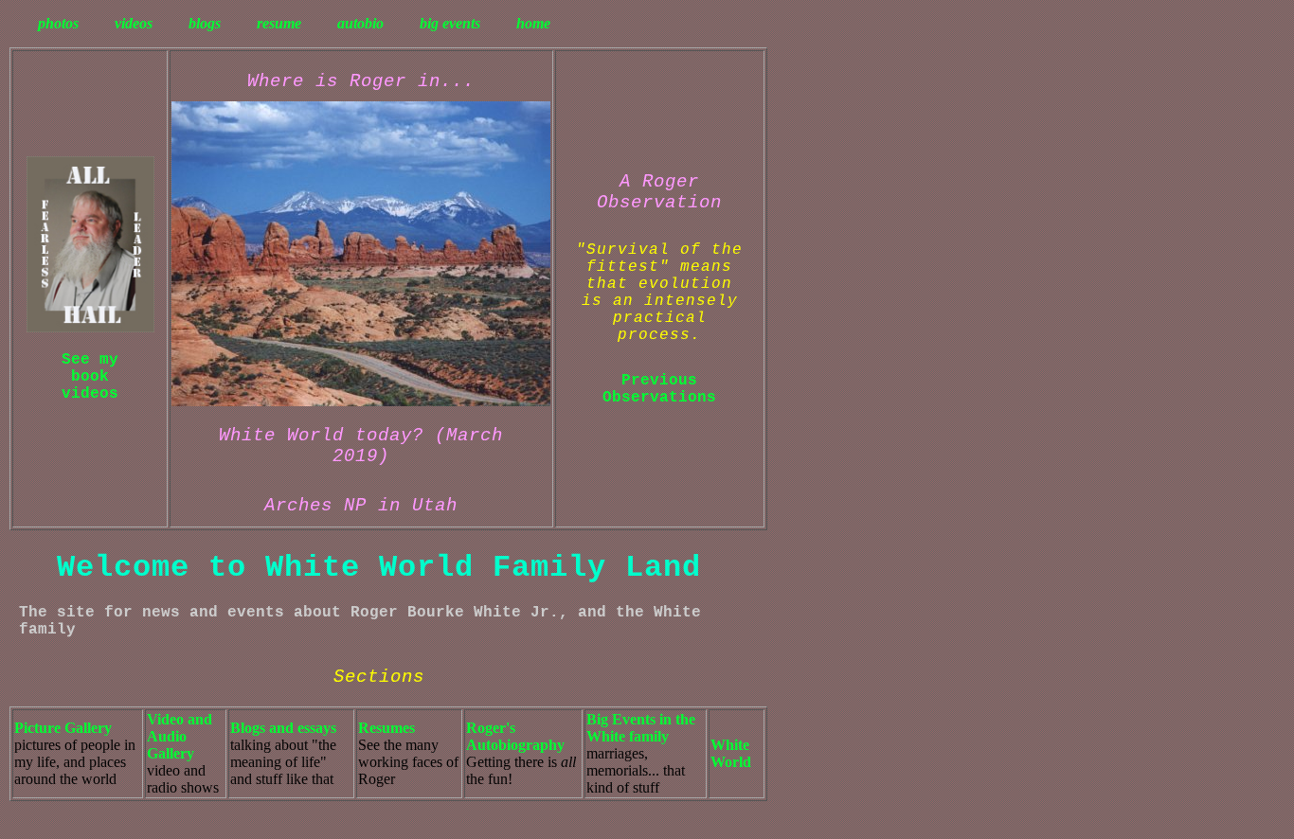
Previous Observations (659, 389)
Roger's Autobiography (515, 736)
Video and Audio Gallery (179, 736)
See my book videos (90, 376)
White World (730, 753)
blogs (205, 23)
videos (134, 23)
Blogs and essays (283, 728)
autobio (360, 23)
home (533, 23)
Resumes (386, 728)
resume (279, 23)
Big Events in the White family (640, 727)
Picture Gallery (63, 728)
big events (450, 23)
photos (58, 23)
